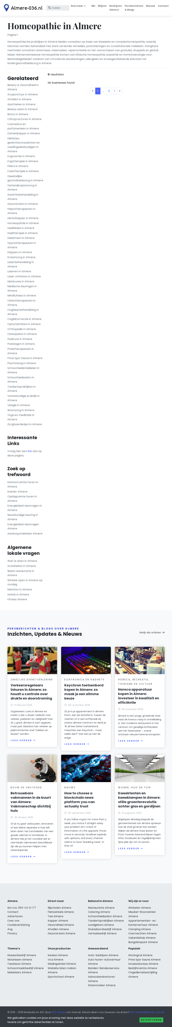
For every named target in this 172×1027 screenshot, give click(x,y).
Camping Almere (139, 929)
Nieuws (150, 6)
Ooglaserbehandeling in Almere (23, 312)
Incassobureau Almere (143, 964)
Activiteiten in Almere (21, 566)
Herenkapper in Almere (22, 218)
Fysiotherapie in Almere (23, 171)
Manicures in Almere (20, 281)
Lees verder (21, 740)
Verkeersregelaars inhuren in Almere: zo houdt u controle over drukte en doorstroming (31, 692)
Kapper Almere (58, 921)
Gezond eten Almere (61, 933)
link (30, 451)
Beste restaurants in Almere (20, 573)
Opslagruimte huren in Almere (22, 499)
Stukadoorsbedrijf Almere (105, 929)
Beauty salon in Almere (22, 109)
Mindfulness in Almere (21, 295)
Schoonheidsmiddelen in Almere (23, 370)
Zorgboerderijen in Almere (24, 424)
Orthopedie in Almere (21, 329)
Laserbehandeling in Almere (20, 264)
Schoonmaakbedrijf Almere (25, 968)
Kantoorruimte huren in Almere (22, 484)
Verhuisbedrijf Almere (102, 933)
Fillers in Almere (17, 166)
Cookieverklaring (18, 925)
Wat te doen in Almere (22, 561)
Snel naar (77, 6)
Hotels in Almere (18, 594)
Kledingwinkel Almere (62, 964)
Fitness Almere (17, 599)
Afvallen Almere (58, 929)
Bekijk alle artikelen (150, 632)
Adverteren (15, 916)
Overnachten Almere (142, 933)
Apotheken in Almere (21, 104)
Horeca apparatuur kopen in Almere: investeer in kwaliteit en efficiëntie (138, 696)
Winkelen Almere (139, 908)
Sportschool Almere (61, 977)
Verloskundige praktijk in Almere (23, 398)
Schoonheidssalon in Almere (20, 380)
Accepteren (151, 1019)
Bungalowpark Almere (143, 942)
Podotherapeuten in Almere (20, 351)
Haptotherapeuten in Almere (21, 211)
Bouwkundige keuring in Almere (22, 517)
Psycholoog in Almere (21, 363)
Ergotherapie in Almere (22, 161)
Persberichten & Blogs (134, 7)
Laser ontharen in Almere (24, 276)
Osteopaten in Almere (22, 334)
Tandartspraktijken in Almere (21, 389)
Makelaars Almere (19, 972)
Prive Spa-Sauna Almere (144, 960)
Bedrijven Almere (115, 7)
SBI (93, 6)
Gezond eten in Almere (22, 204)
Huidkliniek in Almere (20, 228)
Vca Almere (55, 960)
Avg (9, 929)
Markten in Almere (19, 589)
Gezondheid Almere (61, 925)
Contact (163, 6)
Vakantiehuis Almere (142, 938)
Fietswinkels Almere (61, 912)
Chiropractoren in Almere (24, 119)
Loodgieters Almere (101, 925)
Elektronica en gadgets (84, 679)
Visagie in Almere (18, 405)
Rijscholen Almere (59, 908)
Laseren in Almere (19, 271)
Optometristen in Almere (24, 324)
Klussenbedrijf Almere (21, 955)
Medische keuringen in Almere (22, 288)
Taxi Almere (55, 916)
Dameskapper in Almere (23, 133)
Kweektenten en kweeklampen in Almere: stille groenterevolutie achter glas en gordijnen (139, 800)
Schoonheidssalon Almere (105, 916)
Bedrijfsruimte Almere (142, 968)
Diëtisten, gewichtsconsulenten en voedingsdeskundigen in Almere (23, 144)
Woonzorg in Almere (20, 410)
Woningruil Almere (140, 955)
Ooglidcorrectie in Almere (24, 319)
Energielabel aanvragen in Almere (24, 508)
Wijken (102, 6)
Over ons (13, 921)
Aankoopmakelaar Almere (24, 533)
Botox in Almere (17, 114)
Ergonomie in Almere (21, 156)
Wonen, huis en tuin (134, 787)
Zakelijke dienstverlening (32, 679)
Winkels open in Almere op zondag (24, 582)
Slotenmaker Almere (102, 985)
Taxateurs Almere (19, 964)
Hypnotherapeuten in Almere (21, 245)
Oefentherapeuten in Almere (21, 303)
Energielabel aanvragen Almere (23, 526)
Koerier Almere (17, 492)
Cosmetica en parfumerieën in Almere (23, 126)
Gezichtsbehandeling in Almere (22, 197)
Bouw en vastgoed (26, 787)
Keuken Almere (58, 955)
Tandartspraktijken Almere (106, 921)
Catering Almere (99, 912)
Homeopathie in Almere (23, 223)
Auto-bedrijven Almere (103, 955)
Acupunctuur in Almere (22, 94)
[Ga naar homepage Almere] (22, 8)
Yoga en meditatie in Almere (20, 417)
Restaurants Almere (101, 908)
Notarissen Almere (19, 960)
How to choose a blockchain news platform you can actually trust (79, 800)
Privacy (12, 933)
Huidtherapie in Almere (22, 233)
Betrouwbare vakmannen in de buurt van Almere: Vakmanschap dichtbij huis (31, 802)
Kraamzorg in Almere (21, 257)
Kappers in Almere (19, 252)
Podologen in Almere (21, 344)
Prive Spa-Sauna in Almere (24, 358)
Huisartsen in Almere (21, 238)
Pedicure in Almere (19, 339)
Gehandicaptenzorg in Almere (22, 187)
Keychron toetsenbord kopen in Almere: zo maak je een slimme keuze (83, 692)
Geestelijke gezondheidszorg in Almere (25, 178)
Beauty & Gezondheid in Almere (23, 87)
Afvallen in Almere (19, 99)
